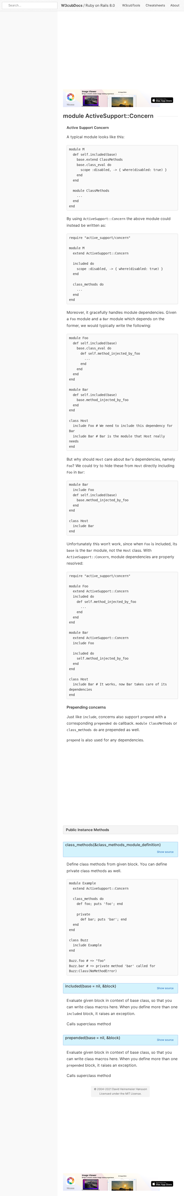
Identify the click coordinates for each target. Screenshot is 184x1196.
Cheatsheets (155, 5)
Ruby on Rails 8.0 (100, 5)
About (174, 5)
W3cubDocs (71, 5)
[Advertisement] (120, 52)
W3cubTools (131, 5)
